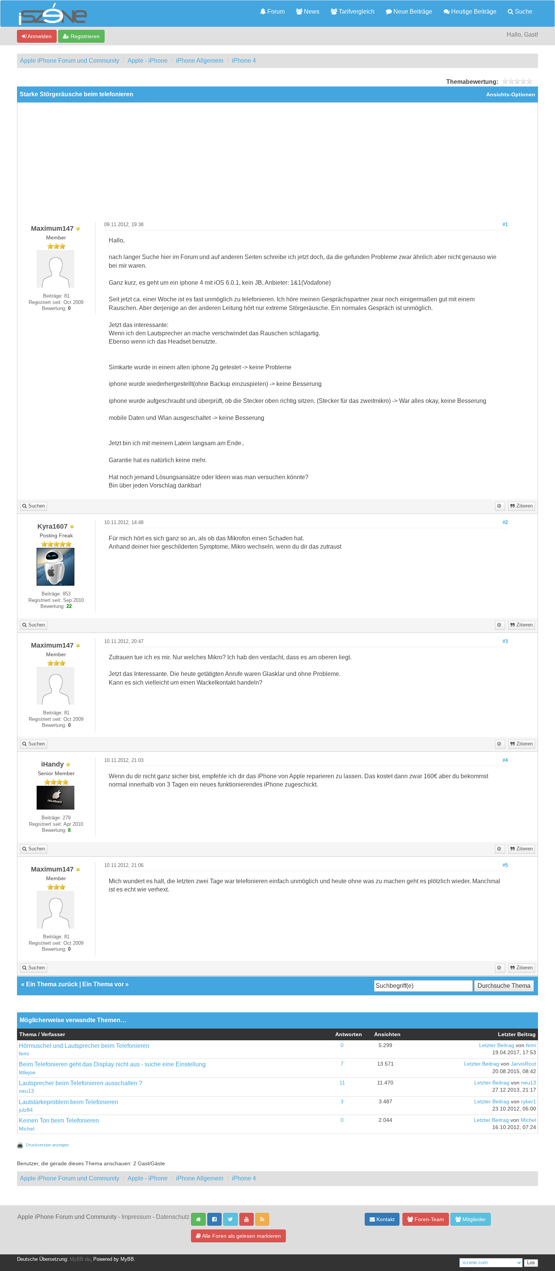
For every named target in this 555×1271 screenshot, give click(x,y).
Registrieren (84, 36)
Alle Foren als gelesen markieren (241, 1236)
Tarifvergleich (356, 11)
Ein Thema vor (103, 984)
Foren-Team (428, 1219)
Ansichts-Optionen (510, 94)
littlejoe (27, 1072)
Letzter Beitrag (496, 1045)
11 (342, 1083)
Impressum (136, 1217)
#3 (505, 641)
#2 (505, 522)
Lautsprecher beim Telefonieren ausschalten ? (80, 1083)
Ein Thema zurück (52, 984)
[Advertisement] (277, 165)
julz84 (26, 1110)
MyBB (127, 1259)
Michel (26, 1129)
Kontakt (385, 1219)
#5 (505, 865)
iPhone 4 (244, 60)
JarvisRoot (523, 1064)
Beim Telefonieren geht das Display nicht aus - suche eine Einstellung (112, 1064)
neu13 (26, 1091)
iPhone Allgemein (200, 60)
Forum (275, 11)
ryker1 (528, 1101)
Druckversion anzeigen (47, 1145)
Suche (522, 11)
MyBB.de (80, 1259)
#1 (505, 224)
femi (24, 1054)
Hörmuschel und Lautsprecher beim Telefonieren (84, 1046)
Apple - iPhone (148, 60)
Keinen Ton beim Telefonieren (59, 1120)
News (310, 11)
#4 (505, 760)
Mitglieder (473, 1219)
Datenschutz (173, 1217)
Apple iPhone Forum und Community (69, 60)
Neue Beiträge (412, 11)
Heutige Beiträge (473, 11)
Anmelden (39, 36)
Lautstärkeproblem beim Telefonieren (68, 1102)
